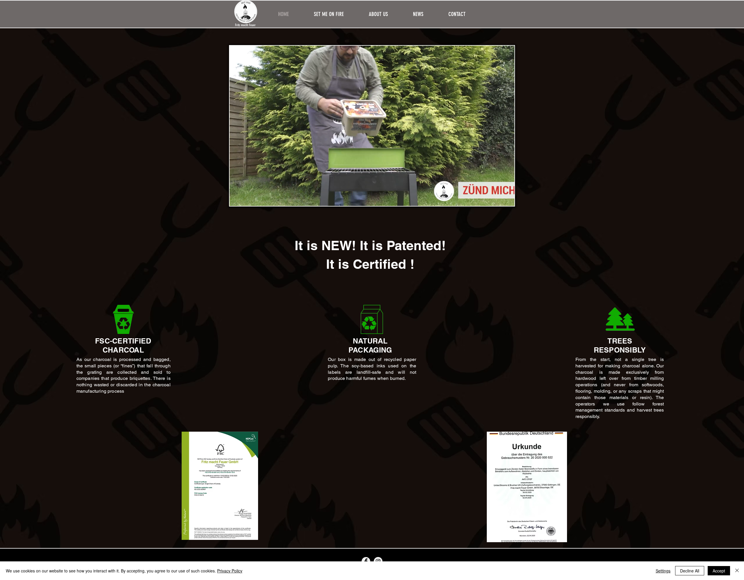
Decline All (689, 571)
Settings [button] (663, 571)
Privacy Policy (229, 571)
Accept (719, 571)
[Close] (737, 570)
